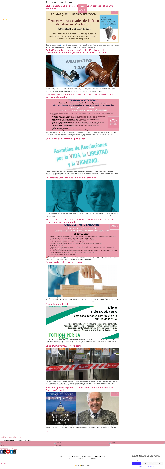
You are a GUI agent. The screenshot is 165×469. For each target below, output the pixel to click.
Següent (116, 431)
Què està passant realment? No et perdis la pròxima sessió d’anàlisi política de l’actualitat (81, 95)
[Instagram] (14, 452)
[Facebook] (1, 452)
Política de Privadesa (73, 456)
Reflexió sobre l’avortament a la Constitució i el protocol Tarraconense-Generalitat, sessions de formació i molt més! (76, 51)
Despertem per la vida (57, 304)
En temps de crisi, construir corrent (64, 262)
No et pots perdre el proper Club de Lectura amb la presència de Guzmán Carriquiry (80, 388)
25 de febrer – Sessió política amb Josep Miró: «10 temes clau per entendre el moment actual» (79, 220)
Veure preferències (157, 463)
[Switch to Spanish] (6, 19)
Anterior (48, 431)
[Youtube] (8, 452)
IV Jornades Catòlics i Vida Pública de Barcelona (71, 177)
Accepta (137, 463)
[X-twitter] (4, 452)
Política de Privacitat (151, 466)
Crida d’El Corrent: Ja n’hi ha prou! (63, 346)
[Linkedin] (11, 452)
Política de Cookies (100, 456)
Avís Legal (62, 456)
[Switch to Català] (3, 19)
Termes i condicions (87, 456)
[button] (162, 453)
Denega (147, 463)
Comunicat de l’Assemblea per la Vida (65, 138)
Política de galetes (142, 466)
